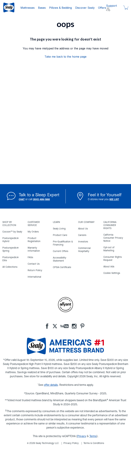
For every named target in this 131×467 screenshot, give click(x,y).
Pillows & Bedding (60, 7)
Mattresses (27, 7)
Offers (102, 7)
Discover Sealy (85, 7)
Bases (42, 7)
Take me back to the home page (65, 56)
